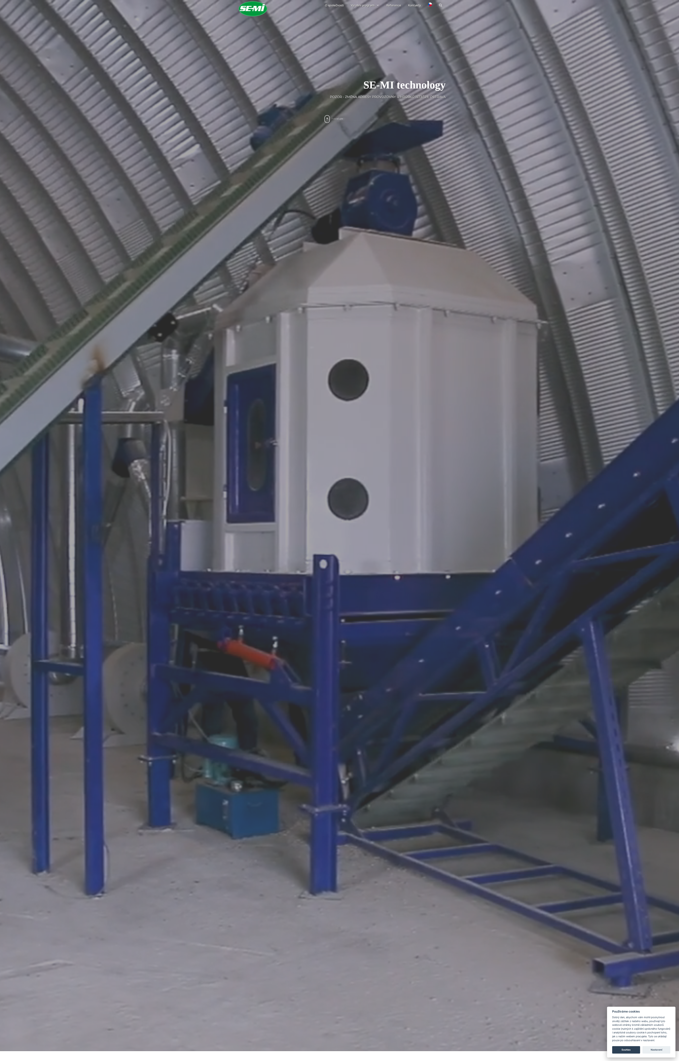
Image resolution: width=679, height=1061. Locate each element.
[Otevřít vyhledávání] (441, 5)
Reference (393, 5)
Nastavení (656, 1049)
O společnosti (334, 5)
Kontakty (414, 5)
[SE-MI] (252, 9)
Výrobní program (363, 5)
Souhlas (626, 1049)
